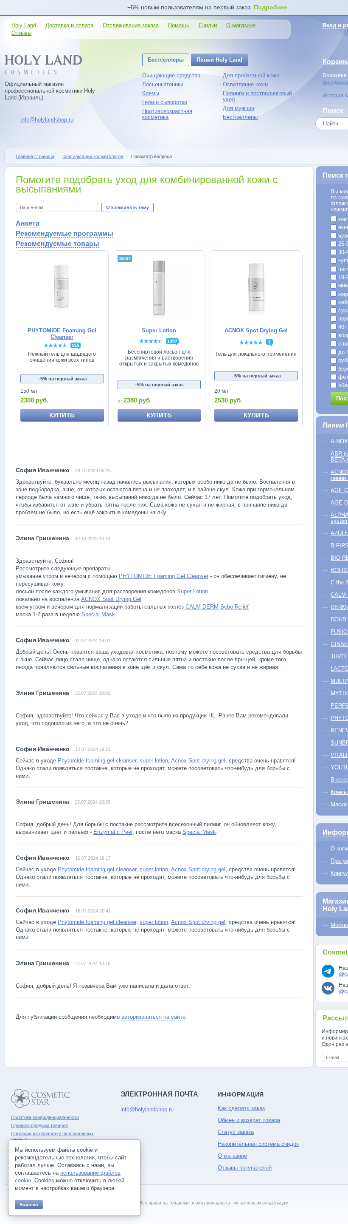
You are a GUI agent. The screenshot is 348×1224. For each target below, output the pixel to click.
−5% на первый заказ (62, 378)
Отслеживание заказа (131, 25)
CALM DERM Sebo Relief (217, 607)
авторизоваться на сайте (153, 1017)
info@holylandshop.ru (46, 119)
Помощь (178, 25)
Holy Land (23, 25)
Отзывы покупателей (245, 1167)
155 (75, 345)
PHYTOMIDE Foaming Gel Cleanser (163, 576)
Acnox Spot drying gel (198, 760)
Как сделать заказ (241, 1108)
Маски (339, 804)
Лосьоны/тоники (162, 84)
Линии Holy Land (219, 60)
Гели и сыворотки (164, 102)
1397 (172, 341)
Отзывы (21, 33)
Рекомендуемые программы (64, 233)
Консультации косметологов (92, 156)
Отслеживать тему (127, 207)
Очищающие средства (171, 75)
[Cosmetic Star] (40, 1098)
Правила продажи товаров (39, 1125)
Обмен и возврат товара (249, 1120)
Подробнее (270, 7)
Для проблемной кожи (251, 75)
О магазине (240, 25)
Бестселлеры (166, 60)
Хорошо (29, 1204)
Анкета (27, 223)
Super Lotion (192, 591)
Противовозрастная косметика (167, 114)
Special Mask (98, 614)
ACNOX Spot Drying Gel (111, 599)
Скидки (208, 25)
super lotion (154, 760)
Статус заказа (236, 1132)
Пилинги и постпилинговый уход (257, 96)
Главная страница (35, 156)
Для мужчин (238, 108)
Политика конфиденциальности (45, 1117)
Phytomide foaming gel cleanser (97, 760)
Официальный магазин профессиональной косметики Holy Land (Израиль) (50, 91)
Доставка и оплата (69, 25)
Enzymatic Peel (112, 832)
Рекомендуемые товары (57, 243)
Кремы (150, 93)
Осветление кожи (245, 84)
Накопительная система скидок (258, 1144)
